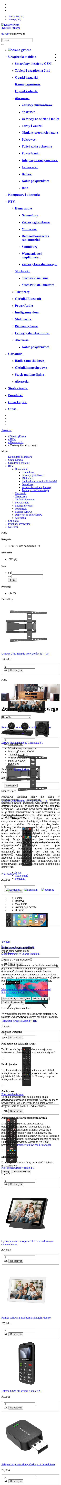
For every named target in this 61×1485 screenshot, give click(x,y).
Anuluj (6, 1171)
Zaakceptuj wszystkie (13, 1002)
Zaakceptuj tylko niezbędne (16, 998)
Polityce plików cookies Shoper (34, 1144)
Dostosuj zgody (40, 998)
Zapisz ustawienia (21, 1171)
